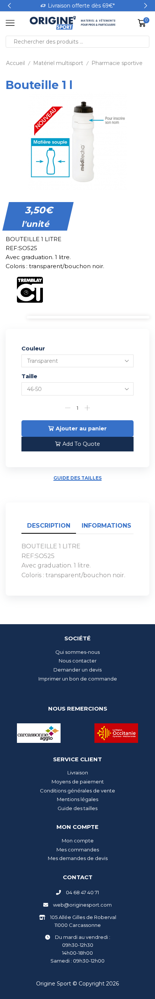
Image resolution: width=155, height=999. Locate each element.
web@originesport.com (82, 905)
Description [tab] (48, 525)
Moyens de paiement (78, 782)
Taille (29, 376)
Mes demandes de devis (78, 858)
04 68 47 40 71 (82, 892)
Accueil (15, 63)
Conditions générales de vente (77, 791)
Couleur (33, 348)
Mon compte (78, 841)
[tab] (48, 526)
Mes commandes (77, 850)
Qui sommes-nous (77, 652)
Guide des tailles (77, 478)
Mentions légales (77, 799)
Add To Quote (81, 444)
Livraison (77, 773)
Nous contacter (78, 661)
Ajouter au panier (81, 428)
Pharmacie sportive (117, 63)
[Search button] (143, 41)
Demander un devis (77, 670)
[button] (9, 5)
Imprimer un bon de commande (77, 679)
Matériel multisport (58, 63)
